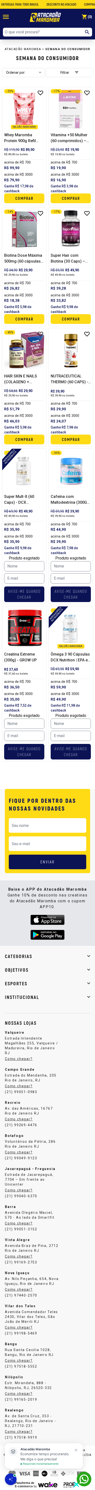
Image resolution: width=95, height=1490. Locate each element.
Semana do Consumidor (67, 49)
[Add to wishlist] (40, 93)
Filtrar (64, 72)
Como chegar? (19, 1059)
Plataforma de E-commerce (24, 1484)
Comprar (24, 198)
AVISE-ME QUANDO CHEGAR (24, 594)
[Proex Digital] (72, 1484)
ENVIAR (47, 861)
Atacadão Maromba (23, 49)
